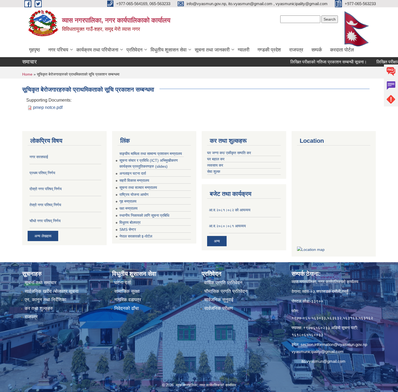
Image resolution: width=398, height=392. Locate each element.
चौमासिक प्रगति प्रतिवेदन (225, 291)
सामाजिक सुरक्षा (127, 291)
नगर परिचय (58, 50)
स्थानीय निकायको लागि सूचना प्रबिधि (144, 215)
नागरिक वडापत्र (127, 299)
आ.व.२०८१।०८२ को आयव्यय (229, 210)
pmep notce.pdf (48, 107)
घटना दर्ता (122, 282)
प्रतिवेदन (134, 50)
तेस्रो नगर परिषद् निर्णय (45, 205)
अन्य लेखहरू (42, 236)
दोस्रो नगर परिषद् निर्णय (46, 189)
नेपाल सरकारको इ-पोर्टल (135, 236)
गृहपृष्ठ (34, 50)
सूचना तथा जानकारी (212, 50)
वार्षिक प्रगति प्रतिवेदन (223, 282)
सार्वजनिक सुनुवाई (218, 299)
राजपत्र (296, 50)
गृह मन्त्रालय (127, 201)
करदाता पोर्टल (342, 50)
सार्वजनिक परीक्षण (218, 308)
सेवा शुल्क (213, 171)
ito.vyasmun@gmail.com (323, 361)
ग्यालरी (243, 50)
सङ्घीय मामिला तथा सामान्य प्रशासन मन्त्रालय (150, 153)
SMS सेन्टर (127, 229)
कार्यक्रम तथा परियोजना (97, 50)
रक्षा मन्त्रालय (128, 208)
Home (27, 74)
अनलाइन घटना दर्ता (132, 173)
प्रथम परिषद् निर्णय (42, 173)
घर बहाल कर (215, 159)
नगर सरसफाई (39, 157)
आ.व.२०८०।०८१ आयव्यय (227, 226)
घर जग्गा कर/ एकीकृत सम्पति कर (229, 153)
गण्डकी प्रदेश (269, 50)
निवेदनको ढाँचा (126, 308)
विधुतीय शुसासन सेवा (169, 50)
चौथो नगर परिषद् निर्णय (45, 221)
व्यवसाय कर (215, 165)
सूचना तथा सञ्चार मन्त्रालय (138, 187)
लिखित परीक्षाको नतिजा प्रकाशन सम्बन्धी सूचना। (319, 62)
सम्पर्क (316, 50)
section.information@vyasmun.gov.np (334, 344)
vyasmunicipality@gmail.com (318, 351)
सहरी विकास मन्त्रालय (134, 180)
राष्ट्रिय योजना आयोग (133, 194)
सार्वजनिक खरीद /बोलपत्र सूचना (52, 291)
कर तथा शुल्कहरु (39, 308)
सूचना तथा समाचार (40, 282)
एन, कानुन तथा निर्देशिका (45, 299)
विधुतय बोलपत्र (130, 222)
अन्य (217, 241)
